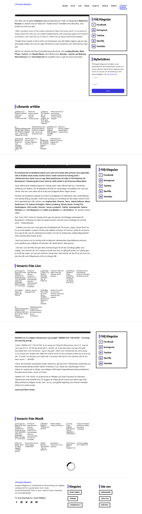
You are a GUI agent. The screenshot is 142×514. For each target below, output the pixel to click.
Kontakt (104, 505)
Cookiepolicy (75, 505)
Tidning (73, 498)
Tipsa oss (105, 498)
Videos (105, 6)
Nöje (73, 6)
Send (108, 91)
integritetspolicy (112, 74)
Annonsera (105, 492)
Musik (65, 6)
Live (79, 6)
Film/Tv (95, 6)
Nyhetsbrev (75, 492)
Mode (87, 6)
